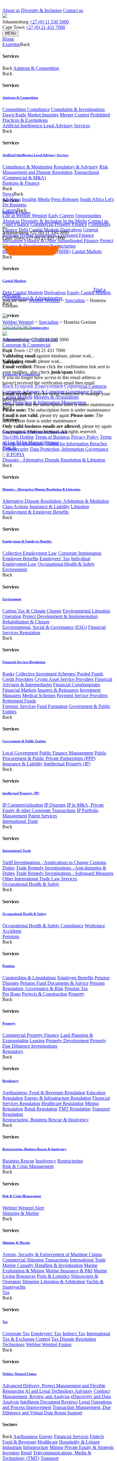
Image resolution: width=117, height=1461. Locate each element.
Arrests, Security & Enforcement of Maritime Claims (52, 1254)
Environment (14, 569)
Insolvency (45, 1160)
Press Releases (65, 199)
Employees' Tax (55, 558)
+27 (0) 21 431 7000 (45, 27)
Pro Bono (11, 993)
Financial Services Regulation (23, 662)
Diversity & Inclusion (41, 10)
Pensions (10, 936)
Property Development (67, 1040)
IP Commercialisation (22, 805)
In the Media (75, 221)
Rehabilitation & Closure (26, 621)
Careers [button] (9, 210)
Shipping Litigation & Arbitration (53, 1281)
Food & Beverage (19, 1441)
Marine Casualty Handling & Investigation (42, 1265)
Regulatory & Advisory (76, 166)
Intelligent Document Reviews (49, 1401)
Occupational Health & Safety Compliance (42, 925)
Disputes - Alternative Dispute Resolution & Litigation (53, 459)
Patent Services (42, 815)
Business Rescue (18, 1160)
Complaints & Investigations (78, 109)
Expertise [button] (11, 44)
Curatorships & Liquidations (29, 977)
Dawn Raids (14, 114)
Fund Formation (52, 706)
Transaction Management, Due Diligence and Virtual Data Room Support (56, 1410)
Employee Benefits (20, 558)
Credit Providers (17, 679)
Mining (56, 1447)
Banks (8, 673)
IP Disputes (55, 805)
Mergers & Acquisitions (56, 397)
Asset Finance (15, 224)
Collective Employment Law (29, 553)
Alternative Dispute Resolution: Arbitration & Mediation (55, 501)
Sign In (9, 447)
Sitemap (51, 442)
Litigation (80, 506)
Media (44, 199)
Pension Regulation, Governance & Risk (53, 986)
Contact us (73, 10)
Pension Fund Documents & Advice (54, 983)
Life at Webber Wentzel (24, 215)
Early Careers (61, 215)
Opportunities (88, 215)
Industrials (12, 1447)
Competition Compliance (26, 109)
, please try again (35, 415)
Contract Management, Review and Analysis (56, 1393)
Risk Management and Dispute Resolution (55, 169)
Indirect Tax (73, 1333)
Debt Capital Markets (22, 292)
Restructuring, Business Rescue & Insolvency (45, 1119)
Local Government (20, 752)
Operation (11, 616)
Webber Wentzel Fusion (48, 1344)
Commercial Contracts (85, 386)
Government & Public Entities (24, 741)
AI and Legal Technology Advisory (58, 1391)
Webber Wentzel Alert (23, 1207)
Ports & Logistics (53, 1276)
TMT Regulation (74, 1108)
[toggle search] (4, 245)
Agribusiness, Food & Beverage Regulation (43, 1092)
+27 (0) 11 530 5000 (49, 21)
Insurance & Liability (49, 506)
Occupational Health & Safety (66, 564)
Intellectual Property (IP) (67, 763)
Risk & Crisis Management (28, 1166)
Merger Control (74, 114)
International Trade (20, 821)
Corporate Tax (16, 1333)
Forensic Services (19, 706)
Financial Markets (19, 690)
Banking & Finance (21, 183)
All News (11, 199)
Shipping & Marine (20, 1213)
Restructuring (70, 1160)
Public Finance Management (66, 752)
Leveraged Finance (76, 235)
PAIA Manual (29, 442)
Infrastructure (35, 1447)
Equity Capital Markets (89, 292)
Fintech (97, 1436)
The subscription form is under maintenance (52, 418)
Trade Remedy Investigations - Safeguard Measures (64, 873)
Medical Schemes (39, 695)
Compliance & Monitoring (27, 166)
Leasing (37, 1040)
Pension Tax (76, 988)
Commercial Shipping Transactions (35, 1259)
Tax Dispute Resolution (73, 1339)
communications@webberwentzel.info (41, 388)
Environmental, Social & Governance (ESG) (44, 627)
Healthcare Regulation (62, 1103)
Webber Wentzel (44, 300)
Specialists (75, 300)
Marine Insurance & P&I (69, 1270)
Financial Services (71, 1436)
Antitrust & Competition (36, 68)
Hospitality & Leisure (79, 1441)
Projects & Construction (44, 993)
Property (76, 993)
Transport (49, 1458)
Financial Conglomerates (76, 684)
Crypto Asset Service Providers (64, 679)
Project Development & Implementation (60, 616)
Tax (6, 1292)
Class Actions (15, 506)
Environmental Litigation (86, 610)
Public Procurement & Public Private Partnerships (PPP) (54, 755)
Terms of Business (52, 437)
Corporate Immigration (79, 553)
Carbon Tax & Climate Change (32, 610)
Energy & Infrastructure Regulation (57, 1098)
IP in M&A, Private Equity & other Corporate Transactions (53, 807)
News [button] (8, 193)
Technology (13, 1344)
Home (8, 39)
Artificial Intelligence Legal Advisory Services (46, 125)
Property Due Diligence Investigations (54, 1043)
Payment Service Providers (82, 695)
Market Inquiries (42, 114)
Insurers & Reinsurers (58, 690)
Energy (46, 1436)
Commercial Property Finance (58, 224)
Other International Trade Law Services (39, 878)
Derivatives (71, 229)
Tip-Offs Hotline (18, 437)
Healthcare (48, 1441)
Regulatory (12, 1051)
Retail (26, 1452)
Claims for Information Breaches (76, 443)
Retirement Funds (19, 700)
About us (11, 10)
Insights (29, 199)
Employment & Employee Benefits (35, 511)
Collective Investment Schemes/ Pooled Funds (59, 673)
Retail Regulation (40, 1108)
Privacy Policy (85, 437)
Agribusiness (25, 1436)
